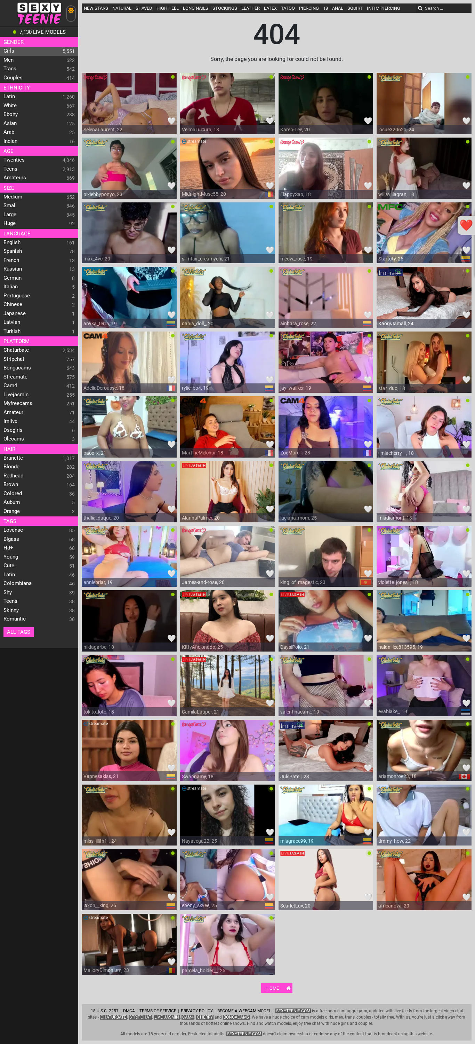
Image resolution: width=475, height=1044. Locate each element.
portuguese (16, 296)
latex (270, 8)
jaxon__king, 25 (99, 905)
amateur (13, 412)
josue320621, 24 (396, 129)
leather (250, 8)
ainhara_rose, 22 (298, 323)
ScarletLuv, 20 (295, 906)
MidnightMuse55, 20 (204, 194)
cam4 (10, 385)
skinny (11, 610)
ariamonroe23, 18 (397, 776)
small (10, 205)
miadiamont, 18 (395, 518)
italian (10, 286)
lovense (13, 530)
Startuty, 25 (390, 259)
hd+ (8, 548)
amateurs (14, 177)
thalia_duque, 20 (101, 518)
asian (10, 123)
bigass (11, 539)
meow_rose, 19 (296, 259)
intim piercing (383, 8)
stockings (224, 8)
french (11, 260)
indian (10, 141)
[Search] (420, 8)
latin (9, 96)
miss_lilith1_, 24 (100, 841)
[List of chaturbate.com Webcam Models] (390, 80)
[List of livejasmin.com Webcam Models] (194, 468)
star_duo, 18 (391, 388)
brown (10, 484)
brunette (13, 458)
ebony (10, 114)
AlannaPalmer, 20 (201, 518)
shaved (144, 8)
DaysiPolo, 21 (294, 647)
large (9, 214)
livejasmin (16, 394)
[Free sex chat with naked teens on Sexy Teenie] (39, 24)
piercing (309, 8)
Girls (8, 51)
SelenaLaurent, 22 (102, 129)
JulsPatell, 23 (294, 776)
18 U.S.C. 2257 (105, 1010)
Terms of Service (157, 1010)
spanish (12, 251)
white (10, 105)
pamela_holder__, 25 (203, 970)
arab (8, 132)
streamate (15, 377)
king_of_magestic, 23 (302, 582)
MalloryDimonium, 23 (106, 970)
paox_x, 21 (94, 453)
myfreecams (17, 403)
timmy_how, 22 (394, 841)
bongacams (17, 368)
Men (8, 60)
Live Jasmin (166, 1017)
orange (11, 511)
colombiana (17, 583)
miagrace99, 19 (297, 841)
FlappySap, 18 (295, 194)
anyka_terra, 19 (100, 323)
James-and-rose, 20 (203, 582)
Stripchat (140, 1017)
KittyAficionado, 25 (202, 647)
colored (12, 493)
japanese (14, 313)
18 (325, 8)
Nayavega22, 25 (199, 841)
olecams (13, 439)
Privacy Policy (197, 1010)
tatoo (288, 8)
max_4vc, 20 (96, 259)
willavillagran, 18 (396, 194)
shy (7, 592)
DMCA (129, 1010)
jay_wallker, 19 (295, 388)
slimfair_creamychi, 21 (206, 259)
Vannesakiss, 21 (101, 776)
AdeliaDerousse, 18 (103, 388)
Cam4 (188, 1017)
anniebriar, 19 (98, 582)
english (12, 242)
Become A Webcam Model (244, 1010)
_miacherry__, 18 (396, 453)
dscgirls (13, 430)
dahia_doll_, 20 (198, 323)
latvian (11, 322)
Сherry (205, 1017)
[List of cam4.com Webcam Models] (95, 338)
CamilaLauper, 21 (200, 712)
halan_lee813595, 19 (400, 647)
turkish (12, 331)
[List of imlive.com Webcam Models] (390, 273)
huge (9, 223)
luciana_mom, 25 (298, 518)
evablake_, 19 (392, 711)
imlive (10, 421)
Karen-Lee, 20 (295, 129)
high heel (167, 8)
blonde (11, 466)
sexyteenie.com (244, 1033)
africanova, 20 (393, 906)
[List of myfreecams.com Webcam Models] (390, 209)
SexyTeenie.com (293, 1010)
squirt (355, 8)
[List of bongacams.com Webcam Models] (95, 80)
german (12, 278)
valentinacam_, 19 (299, 712)
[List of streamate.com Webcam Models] (194, 144)
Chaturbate (113, 1017)
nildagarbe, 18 (98, 647)
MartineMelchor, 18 (202, 452)
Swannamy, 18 (198, 776)
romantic (14, 619)
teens (10, 169)
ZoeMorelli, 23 (295, 452)
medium (12, 197)
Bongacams (236, 1017)
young (10, 557)
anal (337, 8)
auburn (11, 502)
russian (12, 269)
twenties (14, 160)
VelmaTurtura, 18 (200, 129)
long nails (195, 8)
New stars (96, 8)
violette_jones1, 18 (398, 582)
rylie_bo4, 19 (195, 388)
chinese (12, 304)
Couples (13, 78)
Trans (9, 68)
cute (8, 565)
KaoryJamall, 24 (395, 323)
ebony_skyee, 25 (199, 905)
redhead (13, 476)
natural (121, 8)
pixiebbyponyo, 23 (102, 194)
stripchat (13, 359)
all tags (18, 632)
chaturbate (16, 350)
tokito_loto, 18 (98, 712)
